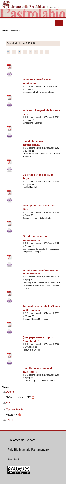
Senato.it (13, 459)
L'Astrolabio (13, 31)
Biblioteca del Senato (21, 440)
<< (8, 51)
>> (47, 51)
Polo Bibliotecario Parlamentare (28, 449)
